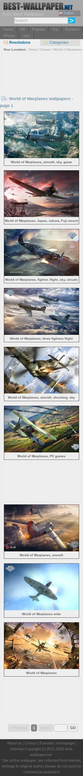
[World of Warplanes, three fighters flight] (41, 334)
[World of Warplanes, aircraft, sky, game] (41, 157)
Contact (30, 743)
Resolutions (19, 42)
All (23, 29)
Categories (58, 42)
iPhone (9, 36)
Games (45, 49)
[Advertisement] (41, 87)
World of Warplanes (67, 49)
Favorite (46, 743)
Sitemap (17, 749)
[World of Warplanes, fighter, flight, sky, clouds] (41, 275)
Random (72, 29)
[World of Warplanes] (41, 668)
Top (55, 29)
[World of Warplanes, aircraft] (41, 550)
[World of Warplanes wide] (41, 609)
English (69, 13)
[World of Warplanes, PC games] (41, 451)
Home (8, 29)
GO (73, 728)
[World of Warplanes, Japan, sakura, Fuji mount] (41, 216)
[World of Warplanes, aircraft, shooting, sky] (41, 392)
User (26, 36)
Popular (38, 29)
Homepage (65, 743)
